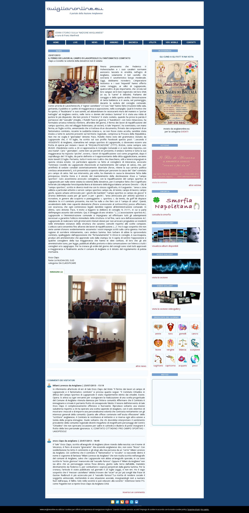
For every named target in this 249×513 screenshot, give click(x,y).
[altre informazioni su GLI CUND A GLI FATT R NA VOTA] (176, 91)
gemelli (182, 333)
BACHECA (133, 42)
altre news (141, 366)
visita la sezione (160, 277)
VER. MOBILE (172, 42)
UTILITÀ (152, 42)
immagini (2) (56, 271)
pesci (195, 365)
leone (158, 349)
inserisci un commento (134, 492)
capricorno (170, 365)
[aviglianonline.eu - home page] (79, 17)
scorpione (195, 349)
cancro (195, 333)
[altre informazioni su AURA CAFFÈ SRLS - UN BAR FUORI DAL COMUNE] (176, 163)
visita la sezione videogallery (166, 308)
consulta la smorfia (161, 214)
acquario (183, 365)
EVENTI (184, 131)
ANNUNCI (114, 42)
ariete (158, 333)
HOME (56, 42)
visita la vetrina (159, 182)
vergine (170, 349)
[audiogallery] (176, 273)
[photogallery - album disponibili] (176, 241)
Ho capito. (205, 509)
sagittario (158, 365)
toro (170, 333)
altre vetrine (195, 185)
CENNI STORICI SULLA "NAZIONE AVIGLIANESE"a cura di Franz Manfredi (79, 34)
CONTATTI (191, 42)
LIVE (75, 42)
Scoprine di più (193, 509)
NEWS (94, 42)
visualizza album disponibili (165, 245)
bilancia (182, 349)
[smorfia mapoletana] (176, 210)
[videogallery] (176, 304)
